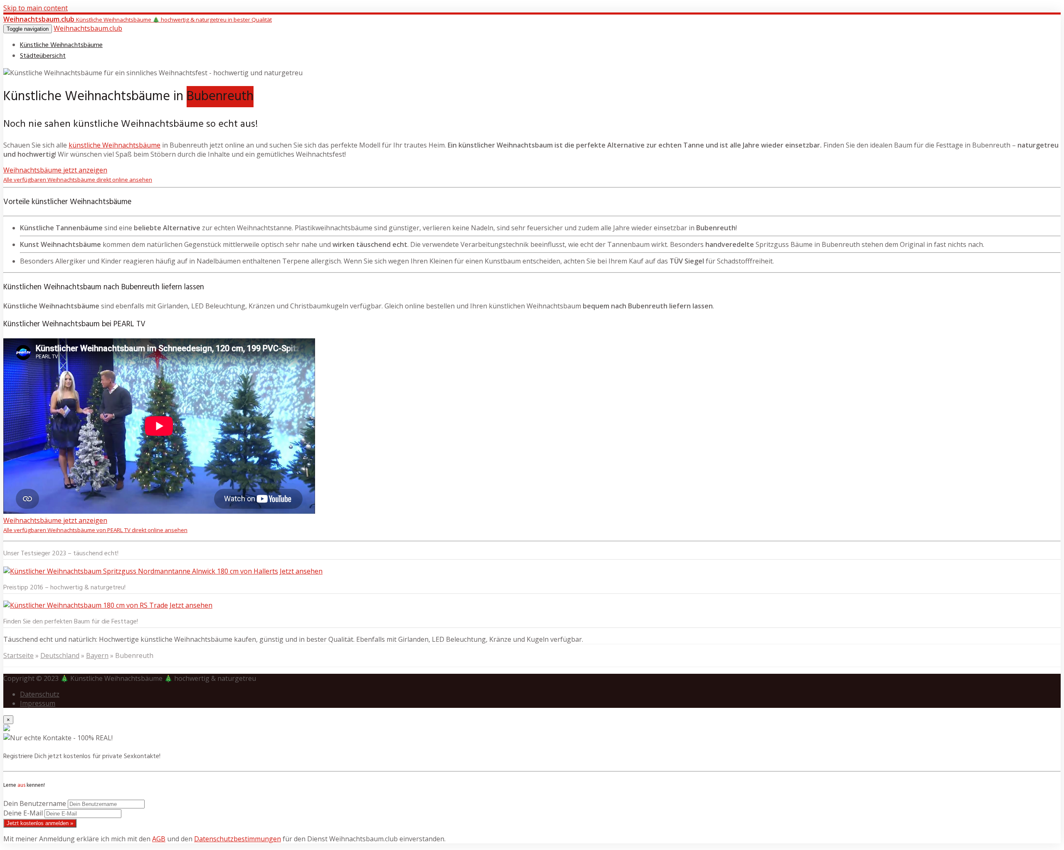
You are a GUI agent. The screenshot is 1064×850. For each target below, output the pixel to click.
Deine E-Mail (23, 813)
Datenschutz (39, 694)
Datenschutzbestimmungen (237, 838)
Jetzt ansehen (301, 571)
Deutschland (59, 655)
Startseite (18, 655)
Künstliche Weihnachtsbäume (61, 45)
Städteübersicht (43, 56)
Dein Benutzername (34, 803)
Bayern (97, 655)
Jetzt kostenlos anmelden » (40, 823)
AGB (158, 838)
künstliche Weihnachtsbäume (114, 145)
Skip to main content (35, 7)
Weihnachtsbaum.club (88, 28)
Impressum (37, 703)
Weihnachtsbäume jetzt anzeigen (77, 174)
